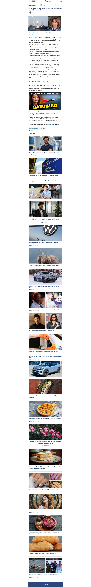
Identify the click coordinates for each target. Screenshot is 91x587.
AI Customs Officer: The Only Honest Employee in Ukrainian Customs (43, 175)
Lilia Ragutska (34, 11)
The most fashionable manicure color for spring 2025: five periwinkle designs (44, 489)
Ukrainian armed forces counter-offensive (50, 4)
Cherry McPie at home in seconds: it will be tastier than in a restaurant (42, 553)
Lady (30, 491)
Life (29, 155)
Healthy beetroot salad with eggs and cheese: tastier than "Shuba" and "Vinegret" (44, 532)
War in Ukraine (40, 4)
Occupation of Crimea (33, 128)
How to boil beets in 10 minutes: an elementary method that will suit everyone (44, 265)
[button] (44, 23)
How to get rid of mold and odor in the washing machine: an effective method (43, 351)
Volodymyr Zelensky (46, 5)
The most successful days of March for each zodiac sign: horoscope (42, 510)
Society (42, 222)
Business (30, 181)
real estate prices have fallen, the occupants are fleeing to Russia (46, 113)
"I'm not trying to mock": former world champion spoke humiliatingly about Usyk (44, 309)
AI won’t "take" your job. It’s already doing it (45, 219)
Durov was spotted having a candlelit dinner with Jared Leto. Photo (41, 330)
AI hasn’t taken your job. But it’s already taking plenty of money (42, 180)
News (30, 245)
